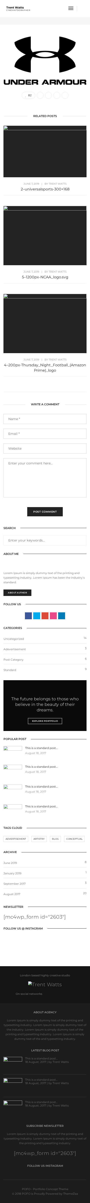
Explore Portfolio (45, 721)
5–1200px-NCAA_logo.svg (45, 277)
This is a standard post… (41, 1058)
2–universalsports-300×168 (45, 189)
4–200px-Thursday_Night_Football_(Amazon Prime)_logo (45, 368)
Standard (9, 670)
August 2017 (11, 894)
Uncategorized (13, 639)
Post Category (13, 659)
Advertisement (16, 838)
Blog (55, 838)
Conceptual (74, 838)
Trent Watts (58, 183)
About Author (17, 592)
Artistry (39, 838)
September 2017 (14, 883)
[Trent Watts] (18, 8)
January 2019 (12, 873)
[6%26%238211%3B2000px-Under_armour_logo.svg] (40, 95)
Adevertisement (14, 649)
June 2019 (10, 863)
